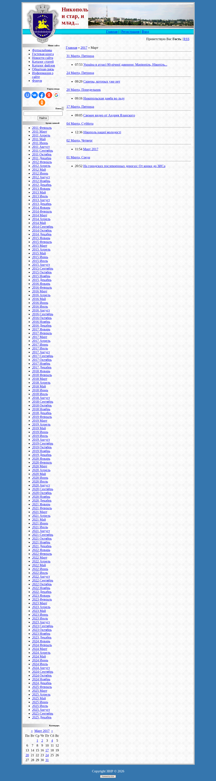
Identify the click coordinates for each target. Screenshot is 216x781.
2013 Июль (40, 196)
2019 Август (41, 439)
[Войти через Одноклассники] (42, 102)
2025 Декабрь (41, 717)
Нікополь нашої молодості (102, 132)
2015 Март (39, 245)
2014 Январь (41, 207)
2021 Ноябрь (41, 542)
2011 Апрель (41, 135)
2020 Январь (41, 458)
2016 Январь (41, 283)
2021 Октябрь (42, 538)
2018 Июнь (40, 390)
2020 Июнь (40, 477)
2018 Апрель (41, 382)
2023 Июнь (40, 614)
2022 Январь (41, 550)
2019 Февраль (42, 417)
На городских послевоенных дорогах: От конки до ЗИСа (124, 166)
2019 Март (39, 420)
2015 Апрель (41, 249)
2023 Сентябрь (42, 626)
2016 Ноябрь (41, 322)
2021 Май (39, 519)
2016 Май (39, 299)
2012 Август (41, 177)
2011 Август (41, 147)
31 (47, 760)
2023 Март (39, 603)
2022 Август (41, 576)
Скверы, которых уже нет (101, 81)
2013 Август (41, 200)
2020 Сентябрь (42, 489)
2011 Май (39, 139)
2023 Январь (41, 595)
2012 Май (39, 169)
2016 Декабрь (41, 325)
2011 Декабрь (41, 158)
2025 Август (41, 709)
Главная (111, 31)
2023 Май (39, 611)
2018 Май (39, 386)
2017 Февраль (42, 333)
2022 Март (39, 557)
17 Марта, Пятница (80, 106)
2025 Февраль (42, 687)
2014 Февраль (42, 211)
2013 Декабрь (41, 204)
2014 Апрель (41, 219)
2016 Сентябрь (42, 314)
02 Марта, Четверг (79, 140)
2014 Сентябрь (42, 226)
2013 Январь (41, 188)
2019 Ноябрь (41, 451)
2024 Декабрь (41, 683)
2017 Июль (40, 348)
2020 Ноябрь (41, 496)
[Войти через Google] (56, 95)
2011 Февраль (42, 128)
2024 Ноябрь (41, 679)
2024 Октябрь (42, 675)
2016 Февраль (42, 287)
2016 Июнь (40, 302)
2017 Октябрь (42, 360)
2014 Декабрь (41, 234)
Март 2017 (42, 731)
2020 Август (41, 485)
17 (47, 750)
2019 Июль (40, 436)
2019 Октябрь (42, 447)
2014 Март (39, 215)
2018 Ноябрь (41, 409)
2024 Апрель (41, 652)
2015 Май (39, 253)
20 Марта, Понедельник (83, 89)
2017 (84, 47)
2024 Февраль (42, 645)
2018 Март (39, 379)
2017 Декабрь (41, 367)
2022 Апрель (41, 561)
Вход (145, 31)
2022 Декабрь (41, 592)
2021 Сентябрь (42, 535)
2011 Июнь (40, 143)
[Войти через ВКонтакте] (34, 95)
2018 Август (41, 398)
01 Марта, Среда (78, 157)
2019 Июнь (40, 432)
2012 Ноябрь (41, 181)
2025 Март (39, 690)
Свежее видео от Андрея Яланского (109, 115)
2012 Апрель (41, 166)
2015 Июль (40, 261)
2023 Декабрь (41, 637)
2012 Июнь (40, 173)
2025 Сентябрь (42, 713)
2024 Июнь (40, 660)
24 (47, 755)
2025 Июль (40, 706)
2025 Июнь (40, 702)
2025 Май (39, 698)
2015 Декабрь (41, 280)
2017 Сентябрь (42, 356)
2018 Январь (41, 371)
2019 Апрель (41, 424)
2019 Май (39, 428)
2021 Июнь (40, 523)
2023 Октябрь (42, 630)
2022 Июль (40, 573)
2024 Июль (40, 664)
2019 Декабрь (41, 455)
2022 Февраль (42, 554)
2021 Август (41, 531)
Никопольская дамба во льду (104, 98)
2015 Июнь (40, 257)
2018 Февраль (42, 375)
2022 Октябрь (42, 584)
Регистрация (130, 31)
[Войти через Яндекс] (49, 95)
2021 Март (39, 512)
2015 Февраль (42, 242)
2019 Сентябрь (42, 443)
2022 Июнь (40, 569)
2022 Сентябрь (42, 580)
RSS (186, 39)
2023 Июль (40, 618)
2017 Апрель (41, 341)
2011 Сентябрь (42, 150)
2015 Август (41, 264)
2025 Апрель (41, 694)
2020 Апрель (41, 470)
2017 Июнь (40, 344)
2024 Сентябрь (42, 671)
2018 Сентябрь (42, 401)
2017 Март (39, 337)
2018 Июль (40, 394)
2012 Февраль (42, 162)
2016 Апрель (41, 295)
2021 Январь (41, 504)
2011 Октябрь (41, 154)
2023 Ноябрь (41, 633)
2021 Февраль (42, 508)
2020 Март (39, 466)
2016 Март (39, 291)
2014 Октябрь (42, 230)
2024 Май (39, 656)
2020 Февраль (42, 462)
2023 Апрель (41, 607)
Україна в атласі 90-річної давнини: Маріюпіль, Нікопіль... (125, 64)
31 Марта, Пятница (80, 56)
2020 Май (39, 474)
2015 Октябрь (42, 272)
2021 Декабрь (41, 546)
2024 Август (41, 668)
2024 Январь (41, 641)
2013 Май (39, 192)
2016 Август (41, 310)
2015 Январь (41, 238)
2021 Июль (40, 527)
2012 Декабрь (41, 185)
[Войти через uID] (27, 95)
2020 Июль (40, 481)
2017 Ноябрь (41, 363)
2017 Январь (41, 329)
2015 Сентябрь (42, 268)
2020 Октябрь (42, 493)
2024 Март (39, 649)
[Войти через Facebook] (42, 95)
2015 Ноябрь (41, 276)
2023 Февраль (42, 599)
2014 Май (39, 223)
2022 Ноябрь (41, 588)
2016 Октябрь (42, 318)
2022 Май (39, 565)
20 (27, 755)
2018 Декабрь (41, 413)
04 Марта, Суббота (79, 123)
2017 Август (41, 352)
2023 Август (41, 622)
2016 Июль (40, 306)
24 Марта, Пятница (80, 73)
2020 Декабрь (41, 500)
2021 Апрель (41, 515)
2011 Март (39, 131)
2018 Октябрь (42, 405)
